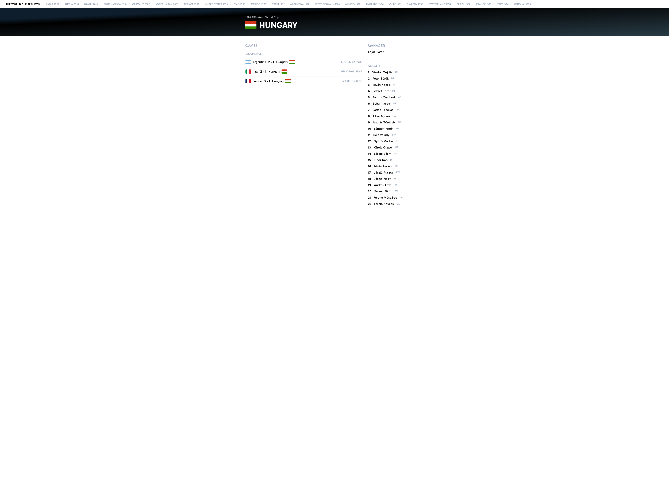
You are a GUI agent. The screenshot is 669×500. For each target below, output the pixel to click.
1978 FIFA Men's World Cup (262, 17)
